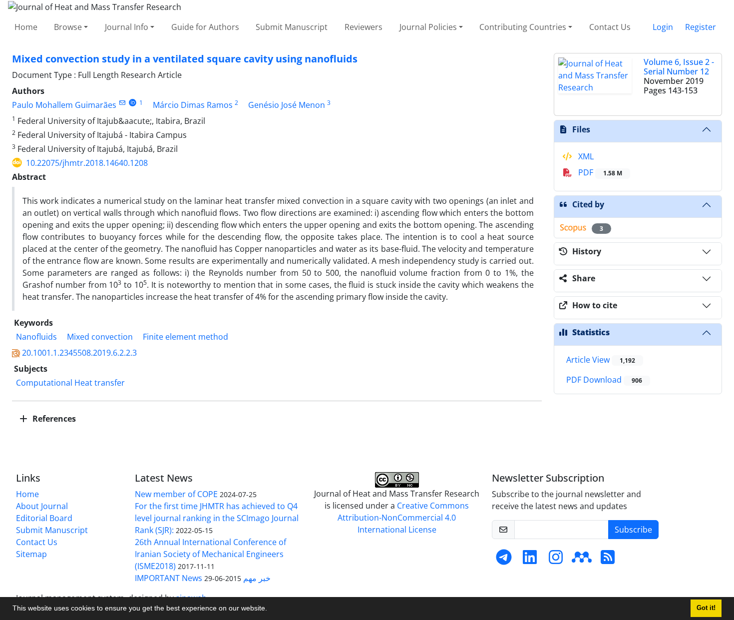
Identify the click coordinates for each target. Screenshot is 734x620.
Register (700, 26)
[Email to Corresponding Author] (122, 102)
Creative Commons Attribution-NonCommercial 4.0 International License (403, 517)
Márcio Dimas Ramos (193, 104)
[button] (270, 609)
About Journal (42, 506)
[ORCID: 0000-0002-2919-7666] (132, 102)
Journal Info (126, 26)
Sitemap (31, 554)
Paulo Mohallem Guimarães (64, 104)
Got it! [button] (706, 608)
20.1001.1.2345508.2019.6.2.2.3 (79, 352)
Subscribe (633, 529)
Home (25, 26)
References (53, 418)
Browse (68, 26)
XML (585, 156)
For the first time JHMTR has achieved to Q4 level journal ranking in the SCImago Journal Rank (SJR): (217, 518)
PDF (599, 172)
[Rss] (608, 560)
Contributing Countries (522, 26)
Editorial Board (44, 518)
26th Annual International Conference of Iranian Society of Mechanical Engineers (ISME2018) (210, 554)
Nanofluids (36, 336)
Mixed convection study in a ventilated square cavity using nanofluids (185, 58)
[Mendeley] (582, 560)
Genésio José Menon (286, 104)
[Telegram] (504, 560)
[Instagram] (556, 560)
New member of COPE (176, 494)
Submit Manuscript (292, 26)
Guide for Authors (205, 26)
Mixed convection (100, 336)
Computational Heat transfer (70, 382)
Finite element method (185, 336)
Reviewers (363, 26)
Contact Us (610, 26)
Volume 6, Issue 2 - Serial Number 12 (679, 66)
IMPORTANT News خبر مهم (203, 578)
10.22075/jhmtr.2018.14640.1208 (87, 162)
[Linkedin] (530, 560)
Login (663, 26)
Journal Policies (428, 26)
